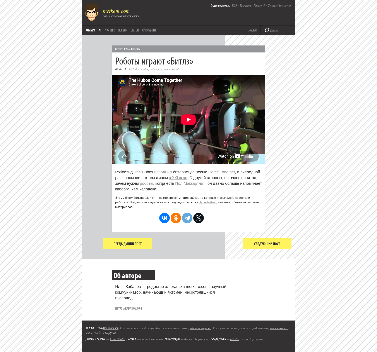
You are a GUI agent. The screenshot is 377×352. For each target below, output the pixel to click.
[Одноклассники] (176, 218)
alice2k (234, 339)
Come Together (221, 172)
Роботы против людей (164, 69)
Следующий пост (267, 243)
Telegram (245, 5)
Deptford (110, 333)
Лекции (122, 30)
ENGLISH (252, 30)
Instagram (285, 5)
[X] (198, 218)
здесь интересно (200, 328)
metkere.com (116, 10)
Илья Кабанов (110, 328)
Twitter (272, 5)
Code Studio (117, 339)
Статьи (135, 30)
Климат (90, 30)
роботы (146, 183)
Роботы (135, 49)
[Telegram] (187, 218)
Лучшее (110, 30)
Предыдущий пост (127, 243)
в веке (178, 178)
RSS (234, 5)
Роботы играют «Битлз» (154, 60)
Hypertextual (207, 202)
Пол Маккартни (189, 183)
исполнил (163, 172)
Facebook (259, 5)
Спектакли (149, 30)
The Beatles (141, 69)
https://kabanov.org (128, 308)
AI (100, 30)
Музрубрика (122, 49)
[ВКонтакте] (164, 218)
